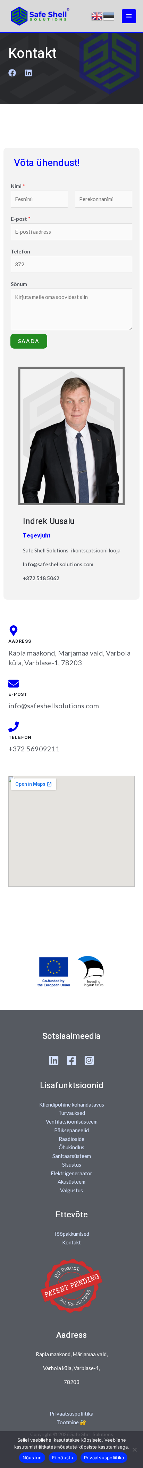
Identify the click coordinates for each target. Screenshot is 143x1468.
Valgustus (71, 1190)
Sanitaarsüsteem (71, 1156)
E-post (21, 219)
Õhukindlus (71, 1147)
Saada (29, 341)
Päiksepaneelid (71, 1130)
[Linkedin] (54, 1060)
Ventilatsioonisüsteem (72, 1121)
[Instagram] (89, 1060)
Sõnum (19, 284)
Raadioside (71, 1139)
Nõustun (32, 1457)
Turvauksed (71, 1113)
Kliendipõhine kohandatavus (71, 1104)
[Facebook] (71, 1060)
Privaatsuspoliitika (71, 1413)
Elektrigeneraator (71, 1173)
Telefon (20, 251)
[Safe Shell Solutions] (40, 16)
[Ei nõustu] (134, 1449)
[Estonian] (109, 16)
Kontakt (71, 1242)
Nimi (18, 186)
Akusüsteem (71, 1181)
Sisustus (71, 1164)
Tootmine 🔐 (71, 1422)
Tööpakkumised (71, 1234)
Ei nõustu (62, 1457)
